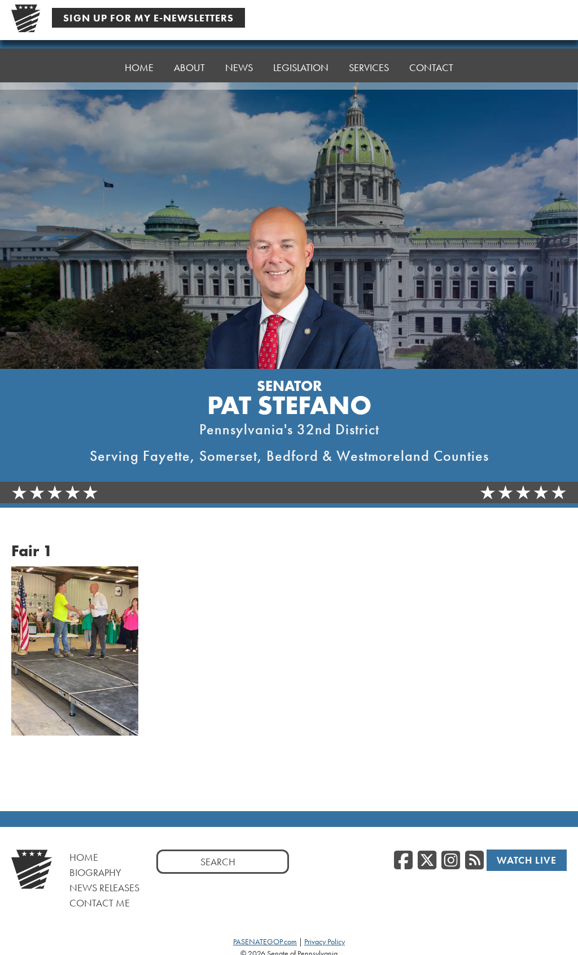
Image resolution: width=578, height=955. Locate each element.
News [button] (239, 67)
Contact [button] (431, 67)
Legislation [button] (301, 67)
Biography (95, 872)
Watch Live (527, 859)
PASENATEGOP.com (265, 941)
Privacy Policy (324, 941)
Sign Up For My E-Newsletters (148, 17)
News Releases (104, 887)
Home (139, 67)
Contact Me (99, 902)
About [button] (189, 67)
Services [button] (369, 67)
